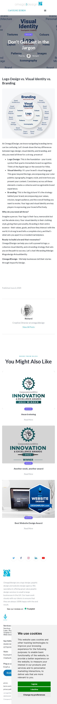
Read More (28, 420)
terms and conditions (11, 686)
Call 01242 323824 (17, 10)
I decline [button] (34, 689)
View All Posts (29, 327)
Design (28, 34)
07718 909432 (9, 647)
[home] (29, 4)
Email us (6, 667)
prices (5, 683)
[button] (45, 10)
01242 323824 (9, 644)
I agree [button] (34, 684)
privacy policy (8, 689)
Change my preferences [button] (34, 695)
